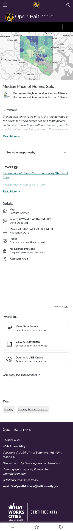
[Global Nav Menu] (5, 5)
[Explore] (36, 286)
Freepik (38, 469)
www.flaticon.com (14, 474)
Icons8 (35, 480)
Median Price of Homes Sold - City (24, 185)
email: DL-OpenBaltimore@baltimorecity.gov (30, 486)
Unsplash (54, 463)
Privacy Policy (11, 440)
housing (8, 409)
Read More (10, 136)
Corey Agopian (33, 463)
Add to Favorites (36, 527)
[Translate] (61, 527)
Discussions (12, 527)
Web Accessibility (14, 446)
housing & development (33, 409)
